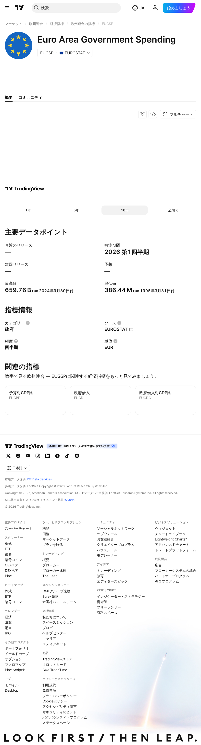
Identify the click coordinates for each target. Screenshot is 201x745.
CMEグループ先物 (56, 591)
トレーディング (109, 570)
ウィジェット (165, 528)
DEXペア (11, 570)
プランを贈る (52, 544)
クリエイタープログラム (116, 544)
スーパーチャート (18, 528)
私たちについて (54, 617)
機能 (45, 528)
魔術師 (102, 602)
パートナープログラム (172, 576)
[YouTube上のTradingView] (28, 455)
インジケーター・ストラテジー (121, 596)
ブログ (47, 628)
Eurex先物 (50, 596)
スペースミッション (57, 622)
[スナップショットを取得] (142, 114)
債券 (8, 554)
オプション (13, 659)
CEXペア (11, 565)
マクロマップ (15, 664)
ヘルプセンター (54, 633)
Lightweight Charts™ (171, 539)
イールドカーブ (17, 654)
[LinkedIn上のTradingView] (47, 455)
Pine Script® (15, 670)
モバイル (12, 685)
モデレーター (107, 555)
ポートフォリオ (17, 648)
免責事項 (49, 690)
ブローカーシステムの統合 (175, 570)
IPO (8, 633)
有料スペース (107, 612)
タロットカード (54, 664)
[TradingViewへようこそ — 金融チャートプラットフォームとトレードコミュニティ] (25, 188)
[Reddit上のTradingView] (77, 455)
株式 (8, 543)
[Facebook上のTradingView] (18, 455)
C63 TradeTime (54, 670)
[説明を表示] (27, 323)
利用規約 (49, 685)
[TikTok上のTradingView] (67, 455)
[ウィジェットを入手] (153, 114)
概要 (45, 560)
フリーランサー (109, 607)
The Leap (50, 576)
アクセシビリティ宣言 (59, 706)
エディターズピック (112, 581)
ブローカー (51, 565)
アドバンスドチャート (172, 544)
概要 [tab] (9, 97)
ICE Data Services (39, 479)
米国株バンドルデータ (59, 602)
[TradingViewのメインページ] (19, 7)
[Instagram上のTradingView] (37, 455)
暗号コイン (13, 560)
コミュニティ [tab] (30, 97)
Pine (8, 576)
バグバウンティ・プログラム (64, 717)
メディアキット (54, 644)
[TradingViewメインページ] (24, 446)
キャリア (49, 638)
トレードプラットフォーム (175, 550)
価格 (45, 534)
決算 (8, 622)
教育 (100, 576)
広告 (158, 565)
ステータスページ (56, 723)
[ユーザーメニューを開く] (155, 8)
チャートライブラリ (170, 534)
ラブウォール (107, 534)
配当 (8, 628)
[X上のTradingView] (8, 455)
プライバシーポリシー (59, 696)
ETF (8, 549)
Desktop (11, 690)
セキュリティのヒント (59, 712)
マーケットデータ (56, 539)
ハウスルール (107, 550)
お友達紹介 (105, 539)
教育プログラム (167, 581)
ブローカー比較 (54, 570)
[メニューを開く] (7, 8)
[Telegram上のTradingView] (57, 455)
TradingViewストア (57, 659)
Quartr (69, 500)
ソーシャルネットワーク (116, 528)
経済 (8, 617)
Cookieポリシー (54, 701)
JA (141, 7)
